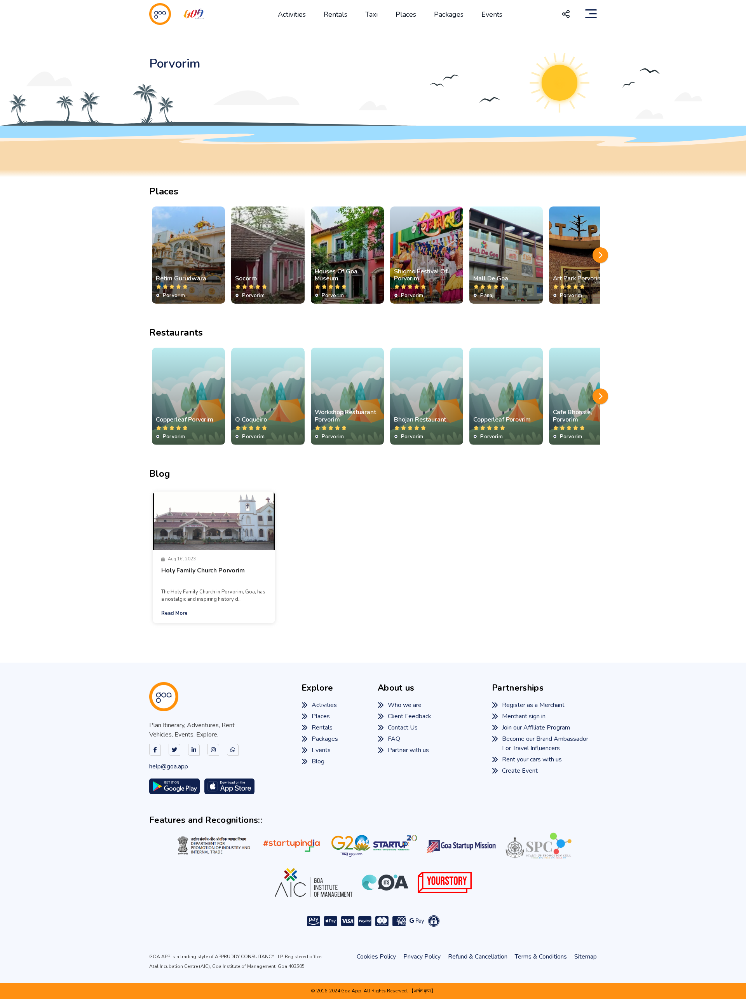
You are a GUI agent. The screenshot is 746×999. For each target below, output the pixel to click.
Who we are (405, 705)
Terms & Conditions (541, 956)
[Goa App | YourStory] (445, 882)
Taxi (371, 14)
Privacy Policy (422, 956)
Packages (449, 14)
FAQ (394, 739)
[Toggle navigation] (591, 14)
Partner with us (408, 750)
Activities (292, 14)
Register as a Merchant (533, 705)
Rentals (335, 14)
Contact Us (403, 727)
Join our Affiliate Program (536, 727)
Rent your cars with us (532, 759)
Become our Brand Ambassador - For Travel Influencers (547, 743)
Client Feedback (409, 716)
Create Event (520, 770)
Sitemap (585, 956)
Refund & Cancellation (477, 956)
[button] (600, 255)
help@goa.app (168, 766)
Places (406, 14)
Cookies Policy (376, 956)
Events (491, 14)
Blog (318, 761)
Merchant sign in (524, 716)
